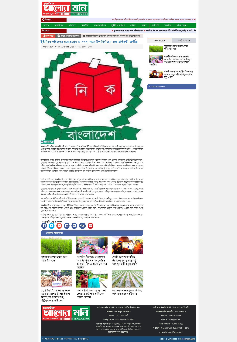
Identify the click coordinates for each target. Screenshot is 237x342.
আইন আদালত (100, 25)
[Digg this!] (82, 226)
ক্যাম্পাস (155, 25)
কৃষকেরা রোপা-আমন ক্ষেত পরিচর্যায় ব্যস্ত (117, 30)
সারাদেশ (72, 25)
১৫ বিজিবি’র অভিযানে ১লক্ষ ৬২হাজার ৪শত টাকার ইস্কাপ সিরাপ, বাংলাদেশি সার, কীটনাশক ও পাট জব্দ (55, 296)
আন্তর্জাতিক (58, 25)
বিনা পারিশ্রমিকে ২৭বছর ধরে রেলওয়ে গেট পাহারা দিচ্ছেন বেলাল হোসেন (91, 294)
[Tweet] (51, 226)
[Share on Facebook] (44, 226)
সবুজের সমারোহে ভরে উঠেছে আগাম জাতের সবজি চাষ (127, 292)
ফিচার (144, 25)
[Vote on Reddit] (74, 226)
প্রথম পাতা (49, 36)
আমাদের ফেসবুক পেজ (157, 86)
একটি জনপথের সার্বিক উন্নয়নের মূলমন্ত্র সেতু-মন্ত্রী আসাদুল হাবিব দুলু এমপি (124, 260)
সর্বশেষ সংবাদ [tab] (159, 40)
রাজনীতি (85, 25)
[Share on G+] (59, 226)
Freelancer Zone (187, 339)
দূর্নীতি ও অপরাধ (118, 25)
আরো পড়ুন (181, 25)
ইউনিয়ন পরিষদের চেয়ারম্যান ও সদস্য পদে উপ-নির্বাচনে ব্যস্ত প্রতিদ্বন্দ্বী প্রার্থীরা (89, 42)
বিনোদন (168, 25)
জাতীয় (46, 25)
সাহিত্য (133, 25)
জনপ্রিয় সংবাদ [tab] (184, 40)
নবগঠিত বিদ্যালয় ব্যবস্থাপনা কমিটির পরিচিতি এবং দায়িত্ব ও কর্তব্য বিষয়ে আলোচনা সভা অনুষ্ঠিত (169, 30)
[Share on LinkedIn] (67, 226)
